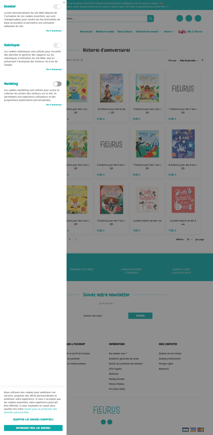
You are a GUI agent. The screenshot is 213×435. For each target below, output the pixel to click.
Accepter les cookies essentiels (33, 419)
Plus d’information (54, 30)
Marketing (57, 83)
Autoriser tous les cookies (33, 428)
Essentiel (57, 6)
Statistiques (57, 45)
